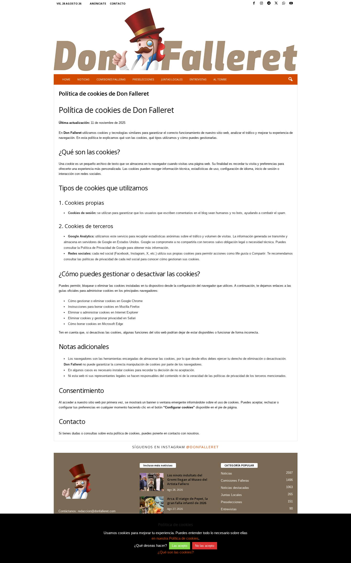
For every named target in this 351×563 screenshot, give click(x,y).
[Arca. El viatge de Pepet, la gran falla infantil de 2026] (152, 505)
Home (66, 79)
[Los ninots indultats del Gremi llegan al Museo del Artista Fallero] (152, 482)
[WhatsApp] (284, 3)
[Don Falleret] (176, 40)
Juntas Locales (171, 79)
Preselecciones (143, 79)
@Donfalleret (202, 446)
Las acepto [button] (179, 545)
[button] (290, 79)
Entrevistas (198, 79)
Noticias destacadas (235, 488)
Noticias (83, 79)
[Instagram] (261, 3)
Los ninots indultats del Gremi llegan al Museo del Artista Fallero (187, 479)
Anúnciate (98, 3)
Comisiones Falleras (110, 79)
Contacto (117, 3)
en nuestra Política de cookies (175, 538)
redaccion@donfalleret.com (97, 511)
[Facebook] (254, 3)
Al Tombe (220, 79)
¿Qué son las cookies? (176, 552)
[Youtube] (291, 3)
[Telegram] (269, 3)
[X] (276, 3)
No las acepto (204, 545)
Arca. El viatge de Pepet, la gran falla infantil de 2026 (187, 500)
